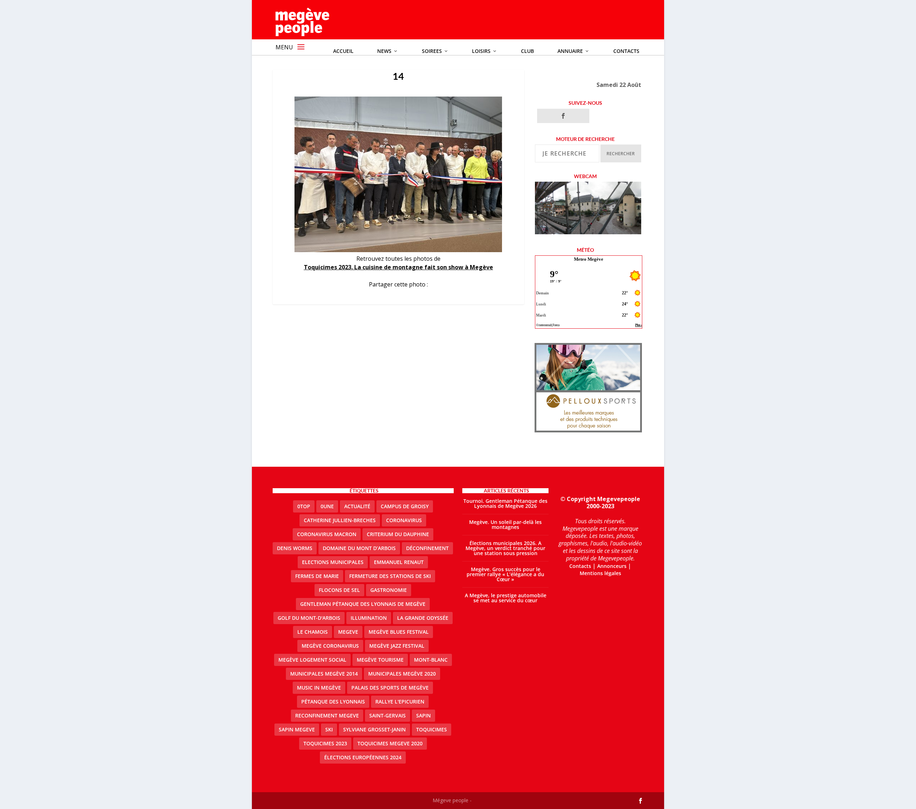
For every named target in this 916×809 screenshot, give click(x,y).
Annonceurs (612, 566)
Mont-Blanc (431, 659)
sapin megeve (297, 729)
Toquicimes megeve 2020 (390, 743)
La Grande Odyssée (422, 617)
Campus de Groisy (405, 506)
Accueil (343, 51)
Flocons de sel (339, 590)
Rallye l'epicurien (399, 701)
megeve (348, 631)
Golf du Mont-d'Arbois (309, 617)
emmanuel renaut (399, 562)
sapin (423, 715)
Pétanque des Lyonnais (333, 701)
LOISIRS (481, 51)
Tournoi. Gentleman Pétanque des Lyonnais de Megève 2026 (505, 503)
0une (327, 506)
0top (303, 506)
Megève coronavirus (330, 645)
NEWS (384, 51)
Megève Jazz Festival (396, 645)
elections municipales (333, 562)
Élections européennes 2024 (362, 757)
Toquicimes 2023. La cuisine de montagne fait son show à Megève (398, 267)
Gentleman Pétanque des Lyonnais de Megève (362, 603)
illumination (369, 617)
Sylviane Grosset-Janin (374, 729)
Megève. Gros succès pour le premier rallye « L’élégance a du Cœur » (505, 574)
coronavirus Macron (326, 534)
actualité (357, 506)
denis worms (294, 548)
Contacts (626, 51)
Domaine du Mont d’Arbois (359, 548)
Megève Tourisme (380, 659)
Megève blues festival (399, 631)
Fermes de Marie (317, 576)
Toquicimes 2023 (325, 743)
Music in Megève (319, 687)
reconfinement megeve (327, 715)
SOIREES (432, 51)
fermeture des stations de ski (390, 576)
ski (329, 729)
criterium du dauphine (398, 534)
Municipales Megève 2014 (324, 673)
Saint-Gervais (387, 715)
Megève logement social (312, 659)
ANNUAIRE (570, 51)
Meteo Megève (588, 259)
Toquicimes (431, 729)
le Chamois (312, 631)
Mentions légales (600, 573)
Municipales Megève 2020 (402, 673)
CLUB (527, 51)
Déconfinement (427, 548)
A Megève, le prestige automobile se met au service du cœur (505, 598)
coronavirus (404, 520)
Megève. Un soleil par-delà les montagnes (505, 524)
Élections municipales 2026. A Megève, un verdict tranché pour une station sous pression (505, 548)
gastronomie (388, 590)
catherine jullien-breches (340, 520)
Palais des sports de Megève (390, 687)
